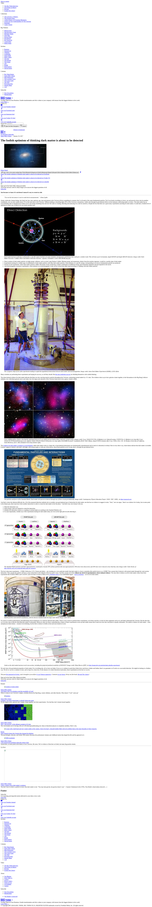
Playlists (6, 9)
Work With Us (8, 878)
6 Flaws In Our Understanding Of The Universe (17, 21)
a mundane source (54, 574)
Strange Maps (8, 85)
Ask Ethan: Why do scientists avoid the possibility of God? (17, 691)
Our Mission (7, 876)
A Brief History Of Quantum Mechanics (15, 20)
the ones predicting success (62, 374)
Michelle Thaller (8, 34)
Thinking (6, 52)
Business (6, 49)
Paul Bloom (7, 38)
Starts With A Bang (9, 76)
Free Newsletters (9, 93)
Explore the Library (9, 11)
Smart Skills (7, 55)
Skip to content (5, 1)
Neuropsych (7, 51)
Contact (6, 879)
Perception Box (8, 84)
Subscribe (11, 134)
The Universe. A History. (11, 17)
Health (6, 65)
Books (2, 732)
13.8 (5, 87)
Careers (6, 886)
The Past (6, 59)
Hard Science (8, 67)
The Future (7, 62)
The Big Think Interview (11, 6)
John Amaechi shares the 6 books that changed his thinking (17, 733)
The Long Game (8, 80)
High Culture (8, 57)
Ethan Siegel (4, 170)
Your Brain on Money (10, 7)
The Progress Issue (9, 18)
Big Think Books (9, 74)
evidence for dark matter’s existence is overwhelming (18, 445)
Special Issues (8, 68)
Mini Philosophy (8, 77)
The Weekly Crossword (10, 896)
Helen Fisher (7, 43)
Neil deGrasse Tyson (10, 32)
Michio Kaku (8, 30)
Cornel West (7, 42)
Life (5, 63)
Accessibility (7, 884)
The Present (7, 60)
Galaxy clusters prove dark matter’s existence (13, 785)
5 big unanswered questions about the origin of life (15, 742)
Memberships (8, 94)
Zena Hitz (7, 35)
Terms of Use (8, 883)
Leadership (7, 54)
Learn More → (5, 102)
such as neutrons (79, 574)
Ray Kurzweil (8, 40)
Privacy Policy (8, 881)
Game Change (8, 24)
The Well (6, 82)
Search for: (4, 123)
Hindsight (7, 23)
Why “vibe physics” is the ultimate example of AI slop (16, 724)
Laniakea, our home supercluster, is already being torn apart (17, 700)
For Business (4, 134)
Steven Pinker (8, 37)
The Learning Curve (10, 79)
